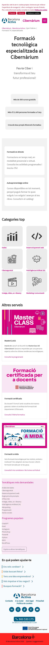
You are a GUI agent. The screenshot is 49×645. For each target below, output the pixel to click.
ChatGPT (5, 523)
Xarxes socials (7, 513)
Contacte (9, 601)
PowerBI (5, 534)
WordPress (6, 543)
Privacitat (40, 601)
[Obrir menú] (44, 20)
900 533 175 (26, 619)
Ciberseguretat (7, 490)
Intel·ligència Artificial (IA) (11, 504)
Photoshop (6, 532)
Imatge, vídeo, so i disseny (11, 502)
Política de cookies (41, 10)
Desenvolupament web (10, 493)
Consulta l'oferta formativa (15, 415)
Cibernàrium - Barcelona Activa (13, 28)
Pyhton (4, 537)
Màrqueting (6, 507)
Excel (4, 526)
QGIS (4, 540)
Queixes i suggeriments (34, 641)
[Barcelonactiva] (11, 20)
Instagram (6, 529)
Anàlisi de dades (8, 488)
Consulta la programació (14, 357)
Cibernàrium (31, 21)
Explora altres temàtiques (14, 549)
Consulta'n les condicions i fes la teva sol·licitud (22, 470)
